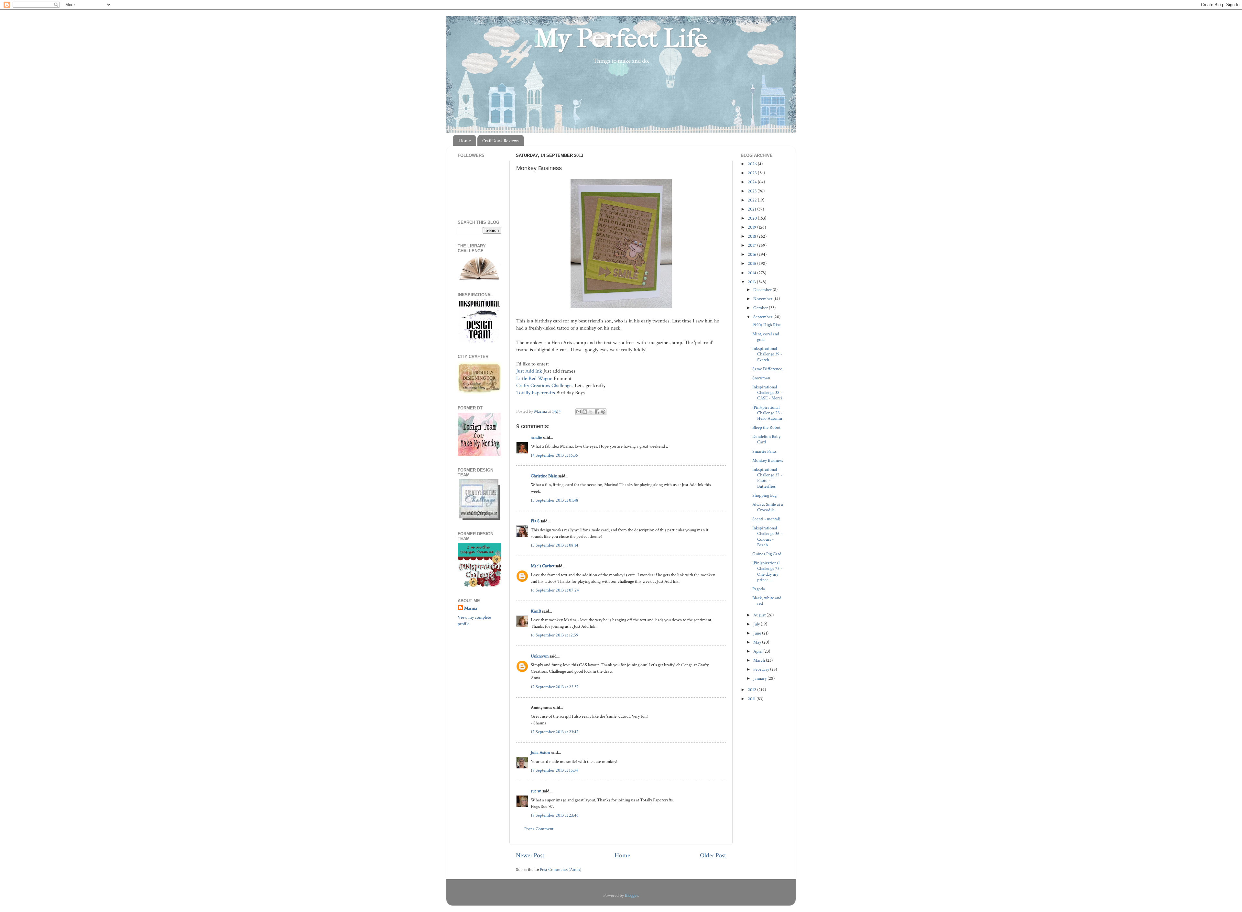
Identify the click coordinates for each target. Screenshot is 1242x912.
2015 (752, 263)
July (757, 624)
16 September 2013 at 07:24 (555, 590)
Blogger (631, 895)
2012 (752, 690)
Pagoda (758, 589)
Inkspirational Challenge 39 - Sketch (767, 354)
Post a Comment (538, 829)
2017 (752, 245)
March (759, 660)
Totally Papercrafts (535, 392)
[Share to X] (591, 411)
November (763, 299)
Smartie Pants (764, 451)
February (761, 669)
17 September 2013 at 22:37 (555, 687)
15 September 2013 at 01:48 (554, 500)
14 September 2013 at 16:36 (554, 455)
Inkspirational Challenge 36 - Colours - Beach (767, 536)
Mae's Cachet (542, 566)
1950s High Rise (766, 325)
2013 (752, 282)
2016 (752, 254)
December (763, 290)
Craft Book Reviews (500, 140)
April (758, 651)
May (757, 642)
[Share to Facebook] (597, 411)
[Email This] (578, 411)
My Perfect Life (621, 38)
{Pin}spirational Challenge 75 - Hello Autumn (767, 413)
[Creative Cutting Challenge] (479, 518)
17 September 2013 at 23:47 (555, 732)
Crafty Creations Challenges (544, 385)
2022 (753, 200)
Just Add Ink (529, 371)
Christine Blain (544, 476)
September (763, 317)
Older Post (713, 855)
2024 (753, 182)
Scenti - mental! (766, 519)
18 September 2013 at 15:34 (554, 770)
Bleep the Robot (766, 427)
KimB (536, 611)
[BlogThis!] (585, 411)
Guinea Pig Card (766, 554)
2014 (752, 273)
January (760, 678)
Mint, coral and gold (765, 336)
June (757, 633)
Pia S (535, 521)
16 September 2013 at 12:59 (554, 635)
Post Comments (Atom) (560, 869)
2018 (752, 236)
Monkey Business (767, 460)
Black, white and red (766, 600)
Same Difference (767, 369)
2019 (752, 227)
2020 (753, 218)
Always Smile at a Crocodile (767, 507)
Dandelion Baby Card (766, 439)
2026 (753, 164)
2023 (752, 191)
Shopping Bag (764, 495)
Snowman (761, 378)
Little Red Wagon (534, 378)
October (761, 308)
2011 (752, 699)
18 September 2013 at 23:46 (555, 815)
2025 (753, 173)
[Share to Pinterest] (603, 411)
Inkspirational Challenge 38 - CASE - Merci (767, 392)
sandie (536, 437)
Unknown (540, 656)
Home (465, 140)
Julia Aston (540, 752)
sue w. (536, 791)
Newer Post (530, 855)
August (760, 615)
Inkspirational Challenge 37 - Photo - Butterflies (767, 477)
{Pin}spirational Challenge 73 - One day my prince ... (767, 571)
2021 (752, 209)
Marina (470, 608)
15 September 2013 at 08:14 (554, 545)
